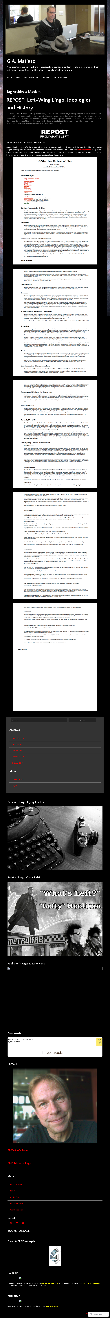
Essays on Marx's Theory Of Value (21, 1039)
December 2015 (18, 757)
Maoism (57, 116)
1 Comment (58, 123)
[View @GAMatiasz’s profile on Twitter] (17, 1223)
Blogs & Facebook (31, 77)
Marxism (64, 116)
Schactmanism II (52, 121)
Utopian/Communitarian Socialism (38, 123)
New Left (86, 116)
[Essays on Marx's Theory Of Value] (99, 1046)
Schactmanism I (39, 121)
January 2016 (17, 750)
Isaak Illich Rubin (15, 1042)
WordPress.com (16, 1210)
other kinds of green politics (54, 118)
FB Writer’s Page (18, 1150)
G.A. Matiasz (21, 61)
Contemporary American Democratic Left (85, 114)
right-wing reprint (84, 150)
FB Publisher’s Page (19, 1163)
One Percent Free (60, 77)
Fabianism (37, 116)
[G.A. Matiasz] (55, 55)
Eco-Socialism (12, 116)
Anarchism (41, 114)
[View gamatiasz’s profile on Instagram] (23, 1223)
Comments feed (16, 1203)
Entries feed (14, 1197)
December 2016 (18, 738)
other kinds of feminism (33, 118)
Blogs (25, 114)
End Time (45, 77)
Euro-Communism (25, 116)
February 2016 (17, 744)
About (18, 77)
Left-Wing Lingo (48, 116)
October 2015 (17, 763)
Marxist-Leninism (75, 116)
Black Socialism (52, 114)
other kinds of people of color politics (80, 118)
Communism (63, 114)
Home (9, 77)
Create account (18, 779)
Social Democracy (66, 121)
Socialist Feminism (81, 121)
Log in (14, 785)
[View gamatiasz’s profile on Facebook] (11, 1223)
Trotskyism (20, 123)
